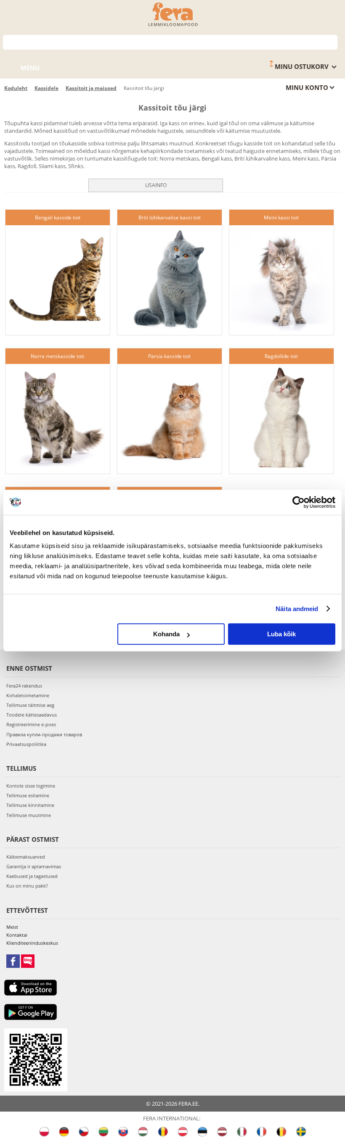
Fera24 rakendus (24, 685)
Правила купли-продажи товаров (44, 734)
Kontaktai (16, 935)
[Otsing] (331, 41)
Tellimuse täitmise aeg (30, 705)
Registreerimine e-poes (31, 724)
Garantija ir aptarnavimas (33, 866)
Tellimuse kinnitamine (30, 805)
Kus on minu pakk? (27, 886)
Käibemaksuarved (25, 857)
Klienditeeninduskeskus (32, 943)
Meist (12, 927)
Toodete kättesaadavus (31, 714)
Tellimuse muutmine (28, 815)
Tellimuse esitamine (27, 795)
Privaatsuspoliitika (26, 744)
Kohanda (166, 634)
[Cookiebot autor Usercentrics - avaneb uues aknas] (298, 502)
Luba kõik (281, 634)
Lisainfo (156, 185)
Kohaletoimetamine (27, 695)
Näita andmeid (297, 608)
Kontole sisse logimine (30, 786)
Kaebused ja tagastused (32, 876)
